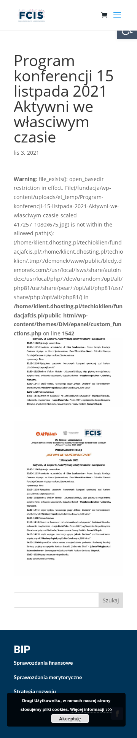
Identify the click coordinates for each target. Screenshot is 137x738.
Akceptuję (70, 718)
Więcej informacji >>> (91, 709)
